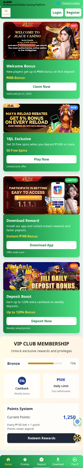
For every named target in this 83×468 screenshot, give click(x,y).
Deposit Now (41, 321)
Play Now (41, 159)
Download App (41, 245)
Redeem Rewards (41, 438)
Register (73, 12)
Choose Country (71, 3)
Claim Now (41, 86)
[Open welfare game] (77, 438)
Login (57, 12)
